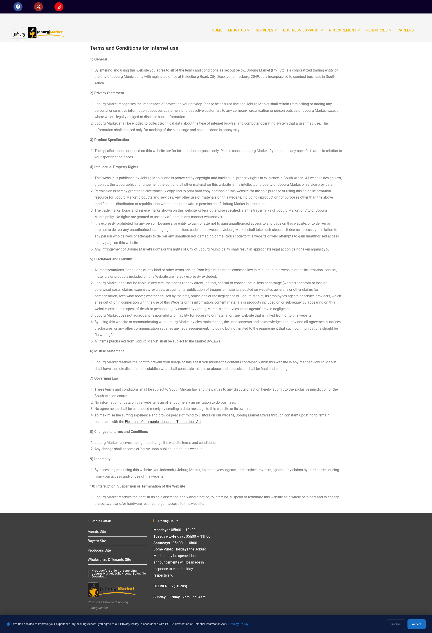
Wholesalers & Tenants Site (109, 559)
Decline (395, 624)
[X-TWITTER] (38, 6)
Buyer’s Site (97, 541)
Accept (416, 624)
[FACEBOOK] (18, 6)
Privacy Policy (238, 624)
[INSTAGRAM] (58, 6)
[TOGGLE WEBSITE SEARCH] (420, 30)
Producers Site (99, 550)
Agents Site (97, 531)
